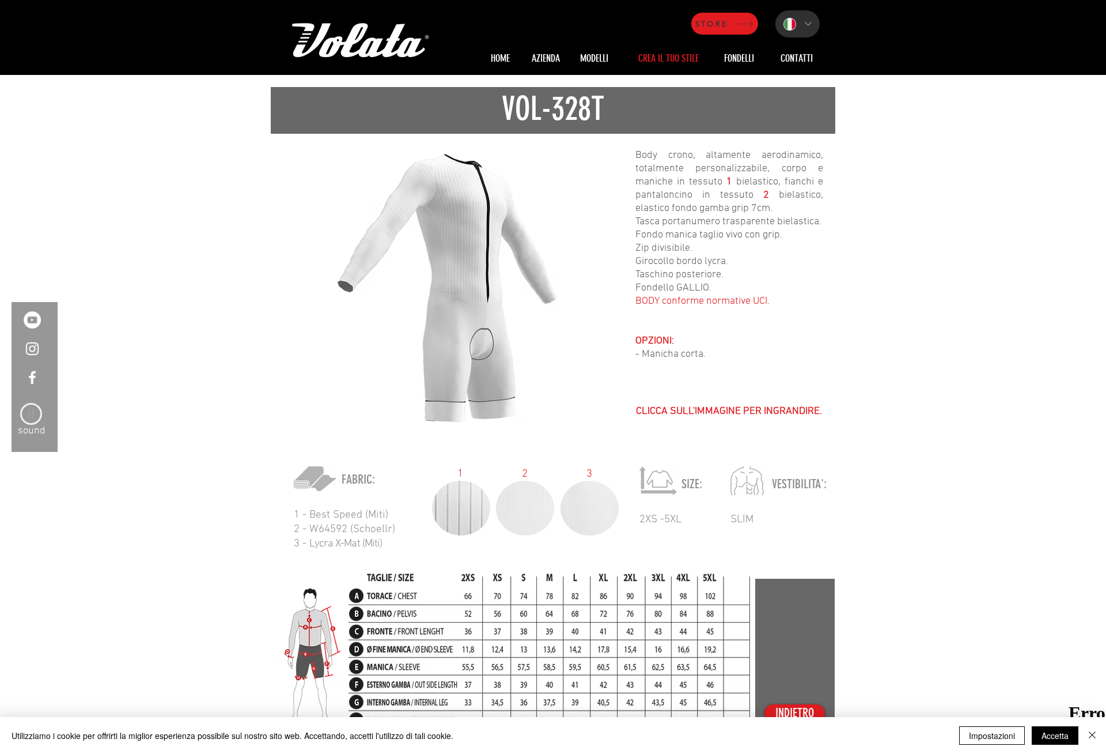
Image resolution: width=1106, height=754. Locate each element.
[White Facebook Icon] (32, 377)
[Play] (31, 414)
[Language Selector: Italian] (797, 23)
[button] (447, 288)
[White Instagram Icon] (32, 348)
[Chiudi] (1092, 735)
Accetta (1055, 735)
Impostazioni (992, 735)
